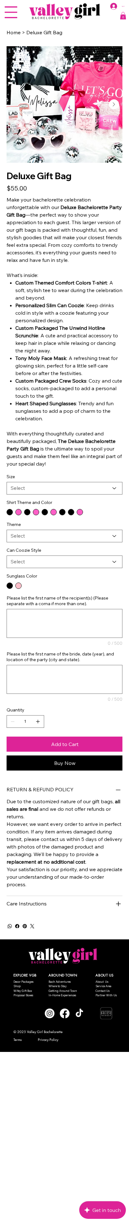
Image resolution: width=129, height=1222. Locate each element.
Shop (17, 986)
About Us (101, 981)
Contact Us (102, 991)
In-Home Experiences (62, 995)
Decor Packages (23, 981)
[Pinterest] (25, 926)
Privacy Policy (48, 1039)
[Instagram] (49, 1013)
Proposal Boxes (23, 995)
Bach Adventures (60, 981)
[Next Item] (114, 104)
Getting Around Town (63, 991)
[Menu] (11, 12)
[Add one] (38, 721)
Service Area (103, 986)
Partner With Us (106, 995)
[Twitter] (32, 926)
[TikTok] (79, 1013)
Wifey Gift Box (22, 991)
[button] (123, 15)
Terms (17, 1039)
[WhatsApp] (10, 926)
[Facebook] (17, 926)
